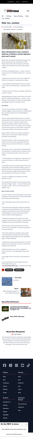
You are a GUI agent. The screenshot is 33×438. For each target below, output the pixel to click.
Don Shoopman (19, 27)
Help (19, 410)
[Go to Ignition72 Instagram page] (16, 365)
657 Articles (17, 334)
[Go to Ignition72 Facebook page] (4, 365)
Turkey (20, 389)
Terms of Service (22, 404)
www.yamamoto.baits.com (10, 265)
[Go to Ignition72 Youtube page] (22, 365)
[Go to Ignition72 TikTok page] (28, 365)
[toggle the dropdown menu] (28, 11)
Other (19, 392)
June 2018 (9, 270)
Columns (13, 29)
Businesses (6, 408)
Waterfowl (20, 383)
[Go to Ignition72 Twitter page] (10, 365)
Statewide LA (19, 270)
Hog (19, 386)
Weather (5, 418)
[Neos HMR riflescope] (5, 318)
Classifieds (5, 414)
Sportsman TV (6, 402)
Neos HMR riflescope (17, 316)
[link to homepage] (11, 10)
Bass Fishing (18, 16)
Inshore (5, 386)
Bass (4, 379)
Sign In (18, 1)
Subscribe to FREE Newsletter (14, 434)
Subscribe (25, 1)
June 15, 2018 (7, 27)
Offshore (5, 389)
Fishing (8, 16)
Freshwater (6, 383)
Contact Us (21, 407)
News (4, 376)
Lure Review (19, 29)
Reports (5, 411)
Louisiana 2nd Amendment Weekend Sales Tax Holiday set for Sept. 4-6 (20, 308)
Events (5, 392)
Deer (19, 379)
